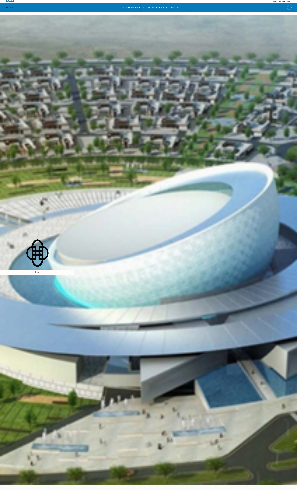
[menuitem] (178, 7)
